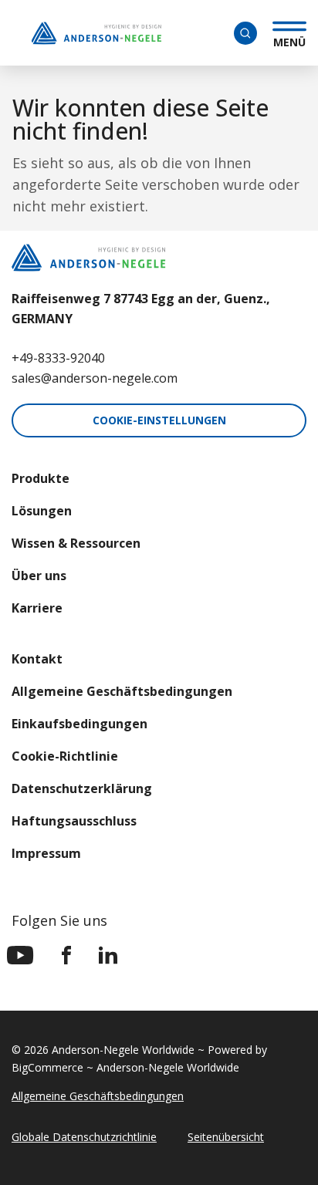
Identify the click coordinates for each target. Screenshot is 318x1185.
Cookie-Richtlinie (65, 756)
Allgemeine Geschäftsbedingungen (122, 691)
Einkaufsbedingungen (79, 723)
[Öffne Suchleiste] (245, 33)
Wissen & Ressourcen (76, 543)
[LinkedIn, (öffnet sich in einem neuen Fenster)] (108, 955)
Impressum (46, 853)
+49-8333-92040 (58, 357)
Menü (289, 40)
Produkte (40, 478)
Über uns (39, 575)
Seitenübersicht (226, 1136)
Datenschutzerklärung (82, 788)
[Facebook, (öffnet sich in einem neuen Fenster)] (66, 955)
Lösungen (42, 510)
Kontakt (37, 658)
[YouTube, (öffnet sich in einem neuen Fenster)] (20, 955)
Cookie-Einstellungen (159, 420)
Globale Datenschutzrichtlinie (84, 1136)
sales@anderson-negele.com (95, 378)
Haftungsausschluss (74, 820)
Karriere (37, 607)
